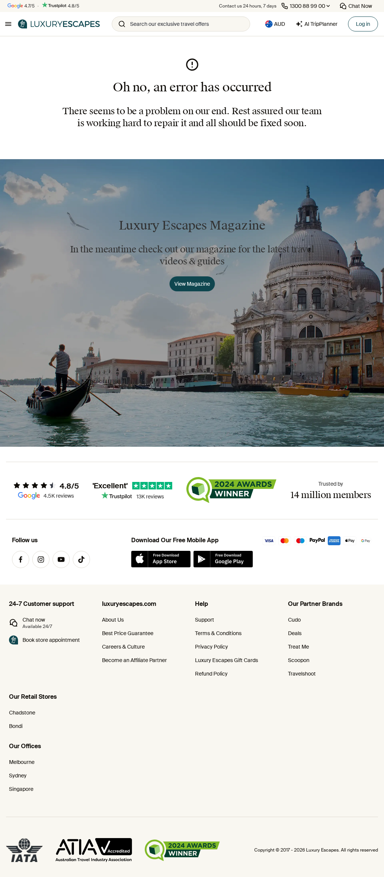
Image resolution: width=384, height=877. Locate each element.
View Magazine (192, 283)
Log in (363, 24)
